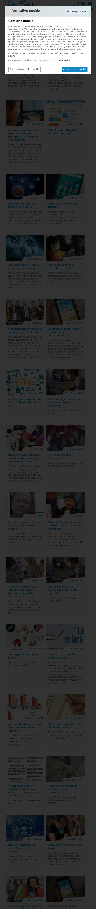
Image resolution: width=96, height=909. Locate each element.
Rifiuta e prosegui (76, 11)
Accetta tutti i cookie (74, 69)
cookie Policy (63, 60)
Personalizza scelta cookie (24, 69)
